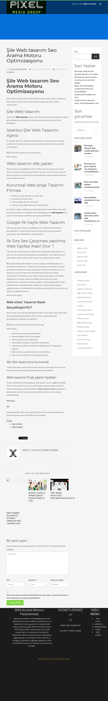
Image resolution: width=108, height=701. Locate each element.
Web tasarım (21, 117)
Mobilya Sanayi (83, 327)
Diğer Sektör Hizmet (85, 293)
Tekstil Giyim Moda (84, 348)
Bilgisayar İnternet (84, 289)
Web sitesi (11, 401)
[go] (96, 130)
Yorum (10, 549)
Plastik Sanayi (82, 344)
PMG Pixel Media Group (45, 659)
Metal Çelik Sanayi (84, 322)
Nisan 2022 (81, 265)
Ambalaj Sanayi (83, 280)
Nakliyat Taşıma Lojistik (86, 331)
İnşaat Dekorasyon (84, 301)
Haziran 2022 (82, 261)
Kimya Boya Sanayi (84, 310)
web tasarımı (57, 212)
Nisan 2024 (81, 252)
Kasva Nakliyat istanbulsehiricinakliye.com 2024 (85, 94)
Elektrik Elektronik (84, 297)
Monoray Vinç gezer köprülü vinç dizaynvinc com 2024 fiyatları (85, 80)
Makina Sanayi (83, 318)
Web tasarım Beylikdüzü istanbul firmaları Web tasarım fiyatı (14, 518)
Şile (8, 406)
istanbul (10, 72)
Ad (8, 580)
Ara (75, 51)
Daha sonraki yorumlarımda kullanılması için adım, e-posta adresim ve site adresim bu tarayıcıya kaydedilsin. (37, 596)
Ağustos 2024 (82, 248)
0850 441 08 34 (89, 4)
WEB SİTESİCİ (17, 424)
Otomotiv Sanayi (83, 339)
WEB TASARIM (17, 427)
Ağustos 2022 (82, 256)
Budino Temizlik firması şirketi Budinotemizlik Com (37, 497)
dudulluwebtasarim (18, 69)
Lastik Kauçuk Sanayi (85, 314)
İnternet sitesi (56, 580)
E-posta (33, 580)
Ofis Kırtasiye (82, 335)
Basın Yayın (81, 284)
